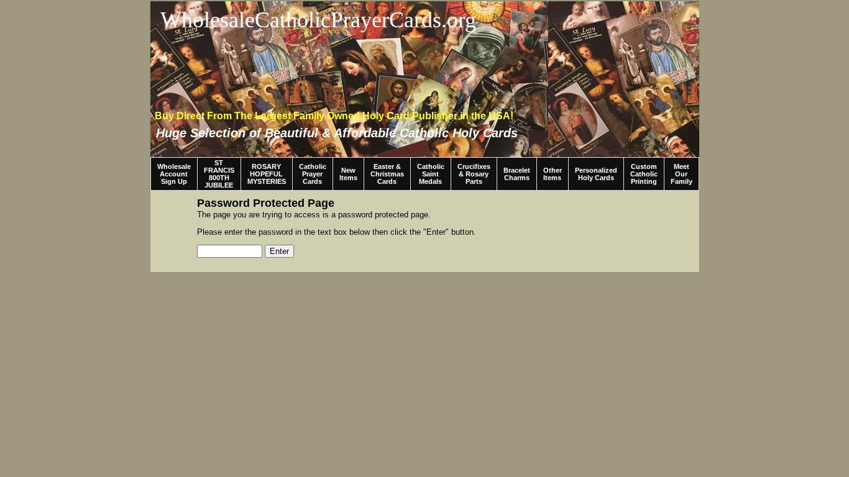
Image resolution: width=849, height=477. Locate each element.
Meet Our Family (681, 174)
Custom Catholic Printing (644, 174)
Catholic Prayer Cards (312, 174)
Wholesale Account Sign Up (174, 174)
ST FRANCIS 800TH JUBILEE (219, 174)
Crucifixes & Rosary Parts (473, 174)
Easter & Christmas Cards (387, 174)
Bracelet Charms (516, 173)
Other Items (552, 173)
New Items (348, 173)
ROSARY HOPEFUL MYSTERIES (266, 174)
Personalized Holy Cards (596, 173)
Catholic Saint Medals (430, 174)
